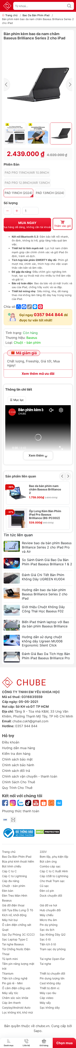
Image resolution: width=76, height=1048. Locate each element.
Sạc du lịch (47, 929)
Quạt (5, 929)
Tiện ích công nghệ (14, 978)
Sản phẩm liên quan (20, 476)
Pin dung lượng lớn (52, 978)
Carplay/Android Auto (16, 1007)
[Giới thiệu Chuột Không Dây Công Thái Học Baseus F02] (12, 610)
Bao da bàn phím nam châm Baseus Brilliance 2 (45, 489)
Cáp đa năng (10, 881)
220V (43, 851)
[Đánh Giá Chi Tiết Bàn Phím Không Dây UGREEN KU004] (12, 578)
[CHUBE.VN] (7, 6)
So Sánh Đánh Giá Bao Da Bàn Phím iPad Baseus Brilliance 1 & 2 (47, 562)
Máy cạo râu (48, 993)
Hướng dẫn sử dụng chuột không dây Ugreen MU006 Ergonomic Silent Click (42, 641)
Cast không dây (50, 983)
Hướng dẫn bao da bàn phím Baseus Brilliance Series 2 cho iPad (44, 594)
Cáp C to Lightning (14, 876)
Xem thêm (36, 455)
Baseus (31, 338)
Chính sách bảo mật (17, 759)
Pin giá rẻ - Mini (12, 983)
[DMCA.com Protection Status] (47, 832)
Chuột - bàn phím (27, 342)
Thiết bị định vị (49, 988)
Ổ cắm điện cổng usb (16, 988)
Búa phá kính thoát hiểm (18, 861)
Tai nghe (45, 963)
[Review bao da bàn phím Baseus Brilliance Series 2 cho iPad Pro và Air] (12, 546)
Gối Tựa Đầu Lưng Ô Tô (17, 910)
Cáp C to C (9, 871)
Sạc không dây (50, 1007)
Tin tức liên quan (18, 535)
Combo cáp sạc (50, 866)
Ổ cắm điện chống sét (16, 924)
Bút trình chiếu (11, 866)
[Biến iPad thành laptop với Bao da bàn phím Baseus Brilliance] (12, 625)
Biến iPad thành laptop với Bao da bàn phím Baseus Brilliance (45, 624)
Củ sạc (44, 886)
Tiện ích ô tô (48, 944)
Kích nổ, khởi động (14, 915)
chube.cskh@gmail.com (30, 721)
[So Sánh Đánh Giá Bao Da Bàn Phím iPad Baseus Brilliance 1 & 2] (12, 563)
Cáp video (46, 998)
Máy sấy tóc (10, 993)
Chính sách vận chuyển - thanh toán (29, 776)
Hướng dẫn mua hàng (18, 748)
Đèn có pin (47, 890)
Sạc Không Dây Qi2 (52, 934)
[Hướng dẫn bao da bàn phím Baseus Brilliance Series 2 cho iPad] (12, 593)
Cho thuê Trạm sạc (52, 881)
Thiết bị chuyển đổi (52, 973)
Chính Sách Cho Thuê (18, 782)
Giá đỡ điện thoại (13, 905)
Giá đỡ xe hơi (48, 905)
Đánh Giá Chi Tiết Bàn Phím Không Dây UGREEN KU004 (43, 577)
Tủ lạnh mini (10, 959)
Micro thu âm (48, 920)
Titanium (7, 973)
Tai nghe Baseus (13, 944)
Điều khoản (10, 742)
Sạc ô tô (45, 939)
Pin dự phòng (49, 924)
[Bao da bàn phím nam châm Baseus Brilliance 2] (17, 493)
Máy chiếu (46, 915)
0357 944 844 (48, 314)
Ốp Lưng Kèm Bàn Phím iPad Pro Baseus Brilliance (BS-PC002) (45, 514)
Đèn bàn (7, 890)
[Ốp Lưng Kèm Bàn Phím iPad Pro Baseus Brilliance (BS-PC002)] (17, 518)
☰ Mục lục (17, 400)
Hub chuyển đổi (50, 910)
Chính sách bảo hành (18, 765)
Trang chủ (11, 15)
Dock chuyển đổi (51, 895)
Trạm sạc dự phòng (53, 949)
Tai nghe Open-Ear (52, 959)
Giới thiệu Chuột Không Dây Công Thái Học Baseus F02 (43, 609)
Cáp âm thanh (11, 1002)
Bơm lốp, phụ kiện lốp (54, 856)
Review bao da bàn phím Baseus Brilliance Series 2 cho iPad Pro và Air (47, 547)
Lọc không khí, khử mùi (17, 1012)
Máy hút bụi (10, 920)
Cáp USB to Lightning (54, 876)
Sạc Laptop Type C (15, 939)
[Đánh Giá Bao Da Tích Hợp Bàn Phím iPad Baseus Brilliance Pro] (12, 657)
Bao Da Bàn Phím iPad (35, 15)
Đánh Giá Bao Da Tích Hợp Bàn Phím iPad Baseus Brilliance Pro (46, 656)
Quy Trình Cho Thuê (17, 788)
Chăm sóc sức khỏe (15, 998)
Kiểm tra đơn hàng (16, 754)
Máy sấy (45, 1002)
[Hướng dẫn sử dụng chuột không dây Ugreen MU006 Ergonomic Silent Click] (12, 640)
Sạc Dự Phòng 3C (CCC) (18, 934)
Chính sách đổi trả (16, 771)
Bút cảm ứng (48, 861)
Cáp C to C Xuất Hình (54, 871)
